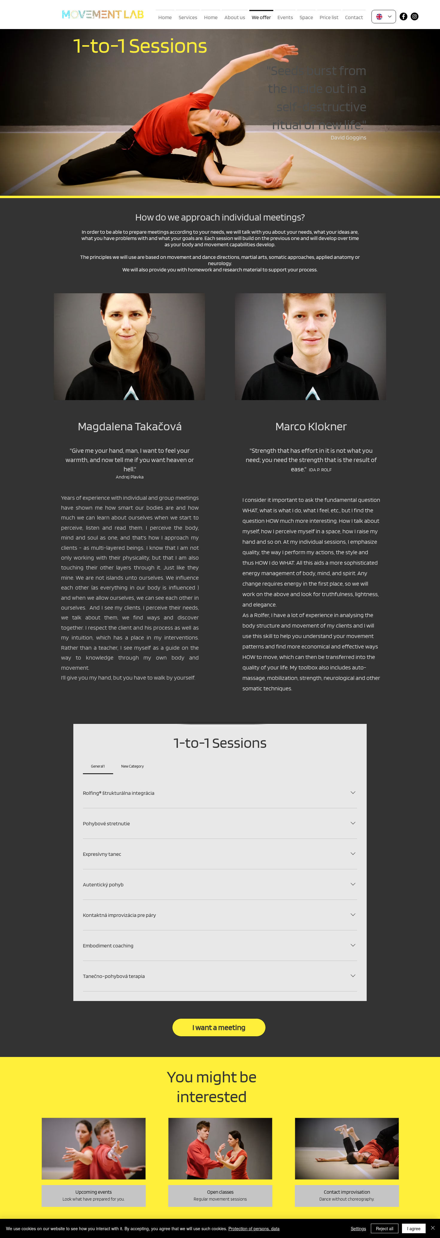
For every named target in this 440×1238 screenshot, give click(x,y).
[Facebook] (403, 16)
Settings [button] (358, 1228)
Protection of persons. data (254, 1228)
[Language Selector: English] (383, 16)
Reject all (384, 1228)
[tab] (98, 766)
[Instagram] (414, 16)
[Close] (432, 1228)
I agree (414, 1228)
